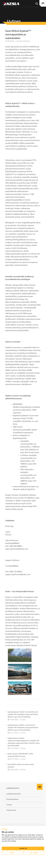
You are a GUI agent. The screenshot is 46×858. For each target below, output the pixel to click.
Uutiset (9, 805)
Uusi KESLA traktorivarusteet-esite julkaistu (21, 766)
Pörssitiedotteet (12, 799)
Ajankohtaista (12, 788)
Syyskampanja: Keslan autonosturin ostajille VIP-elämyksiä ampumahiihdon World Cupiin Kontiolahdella (23, 727)
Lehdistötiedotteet (13, 794)
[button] (6, 829)
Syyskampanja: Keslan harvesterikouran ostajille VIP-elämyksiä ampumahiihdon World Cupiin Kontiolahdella (23, 714)
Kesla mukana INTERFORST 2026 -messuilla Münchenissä (21, 755)
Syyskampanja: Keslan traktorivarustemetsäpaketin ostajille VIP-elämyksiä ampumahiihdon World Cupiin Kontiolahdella (24, 742)
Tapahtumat (11, 810)
